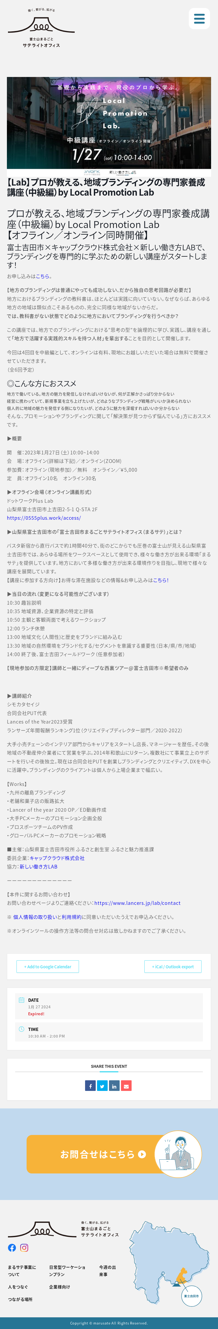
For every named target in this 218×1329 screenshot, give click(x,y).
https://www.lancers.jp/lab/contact (137, 902)
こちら (42, 276)
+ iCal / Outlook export (173, 966)
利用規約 (72, 916)
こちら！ (161, 580)
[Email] (126, 1085)
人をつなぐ (18, 1286)
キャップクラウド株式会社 (57, 857)
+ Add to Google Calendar (47, 966)
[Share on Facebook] (90, 1085)
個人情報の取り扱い (35, 916)
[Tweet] (102, 1085)
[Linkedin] (114, 1085)
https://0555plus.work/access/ (44, 517)
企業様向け (59, 1286)
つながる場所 (20, 1299)
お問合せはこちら (97, 1153)
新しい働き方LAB (39, 866)
